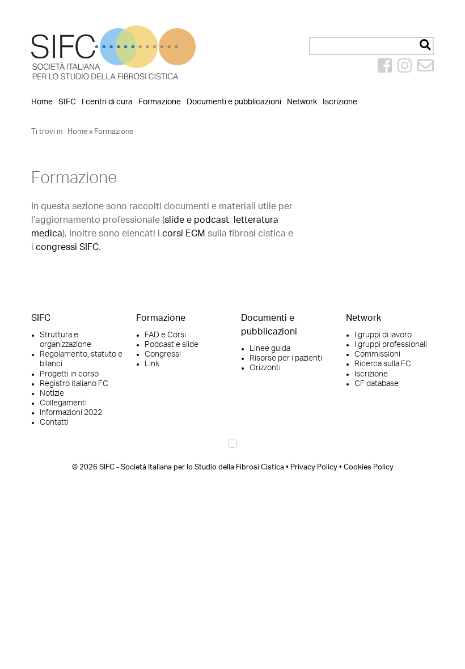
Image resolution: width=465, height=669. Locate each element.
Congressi (163, 354)
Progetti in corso (69, 374)
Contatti (54, 422)
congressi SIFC (67, 247)
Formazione (159, 102)
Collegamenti (63, 403)
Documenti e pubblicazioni (234, 102)
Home (42, 102)
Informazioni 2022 (71, 413)
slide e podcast (196, 220)
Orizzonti (265, 368)
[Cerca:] (371, 45)
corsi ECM (183, 233)
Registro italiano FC (74, 384)
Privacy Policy (313, 467)
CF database (376, 384)
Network (302, 102)
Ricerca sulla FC (382, 364)
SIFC (67, 102)
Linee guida (270, 349)
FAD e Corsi (165, 335)
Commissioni (377, 354)
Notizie (52, 393)
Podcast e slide (171, 345)
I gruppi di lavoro (383, 335)
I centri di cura (107, 102)
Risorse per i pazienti (286, 358)
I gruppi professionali (390, 345)
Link (152, 364)
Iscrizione (340, 102)
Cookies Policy (369, 467)
